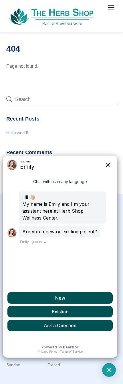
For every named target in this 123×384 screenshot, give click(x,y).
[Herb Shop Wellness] (52, 25)
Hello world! (17, 132)
